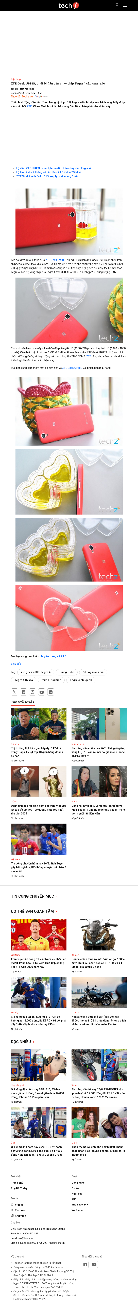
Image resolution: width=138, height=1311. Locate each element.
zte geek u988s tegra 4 (35, 672)
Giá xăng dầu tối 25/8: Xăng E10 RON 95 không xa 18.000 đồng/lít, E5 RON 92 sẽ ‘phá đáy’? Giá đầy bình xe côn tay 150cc (38, 1020)
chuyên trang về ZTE (52, 656)
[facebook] (23, 691)
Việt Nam (15, 859)
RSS (74, 1199)
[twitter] (14, 691)
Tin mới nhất (23, 702)
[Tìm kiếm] (115, 5)
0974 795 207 (39, 1242)
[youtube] (41, 691)
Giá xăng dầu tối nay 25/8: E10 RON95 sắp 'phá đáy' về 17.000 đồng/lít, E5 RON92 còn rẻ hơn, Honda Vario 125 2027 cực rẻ (98, 1093)
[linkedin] (50, 691)
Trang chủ (17, 1182)
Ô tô (13, 1143)
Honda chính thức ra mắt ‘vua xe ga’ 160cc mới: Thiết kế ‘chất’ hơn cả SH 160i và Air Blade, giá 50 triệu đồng (98, 963)
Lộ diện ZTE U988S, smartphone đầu (39, 168)
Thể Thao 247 (80, 1204)
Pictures (20, 1210)
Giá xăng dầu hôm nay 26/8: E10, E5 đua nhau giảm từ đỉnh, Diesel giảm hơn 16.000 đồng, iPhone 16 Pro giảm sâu (37, 1093)
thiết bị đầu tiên (51, 680)
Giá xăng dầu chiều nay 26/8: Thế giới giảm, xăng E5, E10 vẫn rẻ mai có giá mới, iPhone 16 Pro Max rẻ (98, 752)
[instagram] (32, 691)
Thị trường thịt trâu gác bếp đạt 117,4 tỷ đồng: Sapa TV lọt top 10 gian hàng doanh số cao (37, 752)
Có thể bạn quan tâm (33, 911)
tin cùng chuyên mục (33, 896)
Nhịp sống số (78, 744)
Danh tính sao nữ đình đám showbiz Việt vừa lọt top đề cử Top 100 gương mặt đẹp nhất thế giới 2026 (38, 809)
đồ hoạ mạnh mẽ (93, 672)
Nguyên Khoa (27, 89)
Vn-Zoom (77, 1210)
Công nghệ (78, 1182)
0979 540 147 (30, 1233)
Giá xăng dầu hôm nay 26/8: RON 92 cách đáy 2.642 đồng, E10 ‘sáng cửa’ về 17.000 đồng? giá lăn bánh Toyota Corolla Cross (36, 1150)
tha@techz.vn (57, 1242)
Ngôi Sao (77, 1193)
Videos (19, 1204)
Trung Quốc (66, 672)
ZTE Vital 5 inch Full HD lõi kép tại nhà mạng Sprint (47, 176)
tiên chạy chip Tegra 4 (77, 168)
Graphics (20, 1215)
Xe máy (75, 955)
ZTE (29, 106)
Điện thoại (16, 79)
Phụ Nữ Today (19, 1188)
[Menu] (125, 5)
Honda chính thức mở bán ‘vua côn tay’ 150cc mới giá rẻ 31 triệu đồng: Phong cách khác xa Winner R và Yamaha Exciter (99, 1020)
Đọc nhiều (21, 1042)
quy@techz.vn (25, 1238)
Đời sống (15, 744)
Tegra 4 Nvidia (23, 680)
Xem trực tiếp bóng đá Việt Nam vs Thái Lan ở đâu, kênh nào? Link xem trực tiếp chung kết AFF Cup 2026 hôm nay (38, 963)
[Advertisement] (69, 135)
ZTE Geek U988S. (55, 260)
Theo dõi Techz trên (22, 96)
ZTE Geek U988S (72, 367)
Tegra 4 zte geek (81, 680)
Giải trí (14, 801)
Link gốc (16, 663)
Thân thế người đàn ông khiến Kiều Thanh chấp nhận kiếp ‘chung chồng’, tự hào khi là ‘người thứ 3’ (98, 1150)
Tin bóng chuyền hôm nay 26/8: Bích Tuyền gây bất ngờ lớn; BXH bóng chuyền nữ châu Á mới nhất (38, 867)
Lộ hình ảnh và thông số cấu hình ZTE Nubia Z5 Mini (48, 172)
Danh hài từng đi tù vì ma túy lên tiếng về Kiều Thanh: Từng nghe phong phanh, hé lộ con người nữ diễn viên (98, 809)
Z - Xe (75, 1188)
